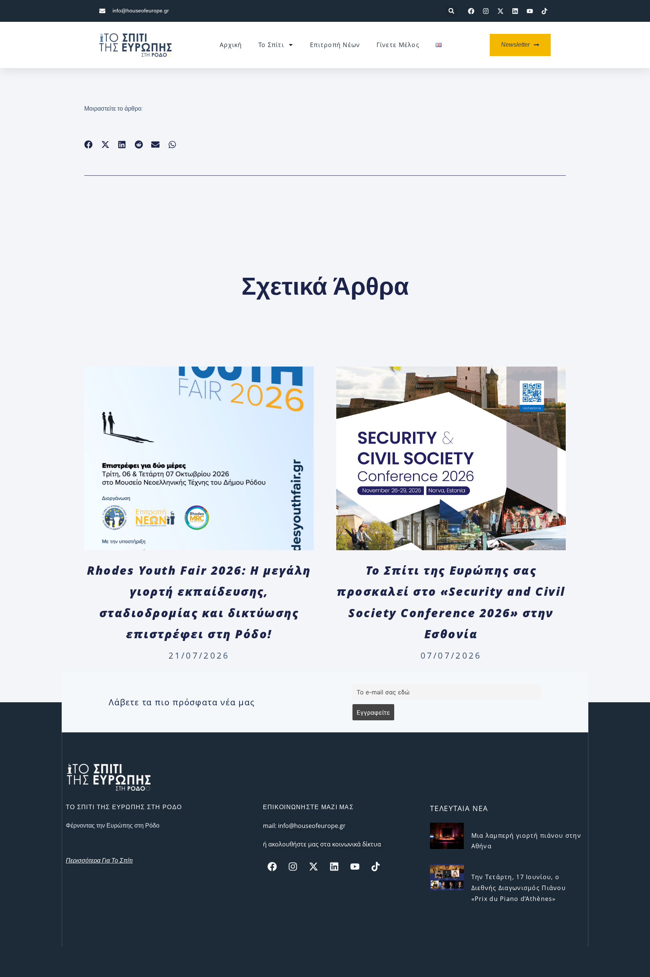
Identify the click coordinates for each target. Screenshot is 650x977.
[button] (451, 11)
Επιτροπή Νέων (335, 45)
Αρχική (231, 45)
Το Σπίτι (271, 45)
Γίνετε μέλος (398, 45)
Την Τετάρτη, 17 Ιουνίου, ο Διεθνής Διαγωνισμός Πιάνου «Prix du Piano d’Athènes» (518, 888)
